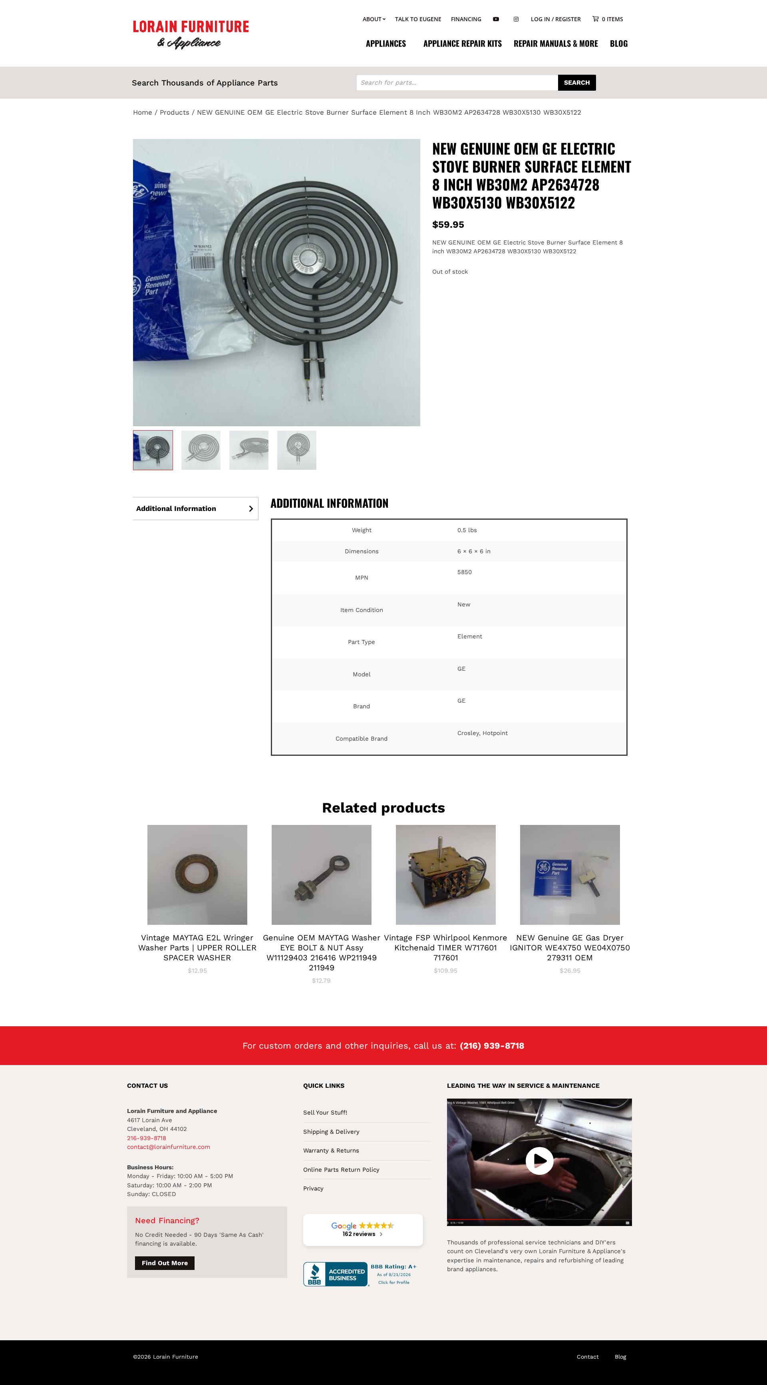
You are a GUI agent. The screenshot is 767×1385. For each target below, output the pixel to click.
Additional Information (176, 508)
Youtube (496, 19)
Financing (466, 19)
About (372, 19)
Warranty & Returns (331, 1150)
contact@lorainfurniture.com (168, 1147)
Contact (588, 1356)
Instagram (516, 19)
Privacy (313, 1188)
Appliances (386, 43)
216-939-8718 (146, 1138)
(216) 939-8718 (492, 1046)
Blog (619, 43)
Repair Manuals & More (556, 43)
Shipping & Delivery (331, 1131)
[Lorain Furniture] (191, 34)
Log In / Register (556, 19)
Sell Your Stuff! (325, 1112)
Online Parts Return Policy (341, 1169)
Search (577, 82)
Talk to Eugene (418, 19)
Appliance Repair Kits (462, 43)
